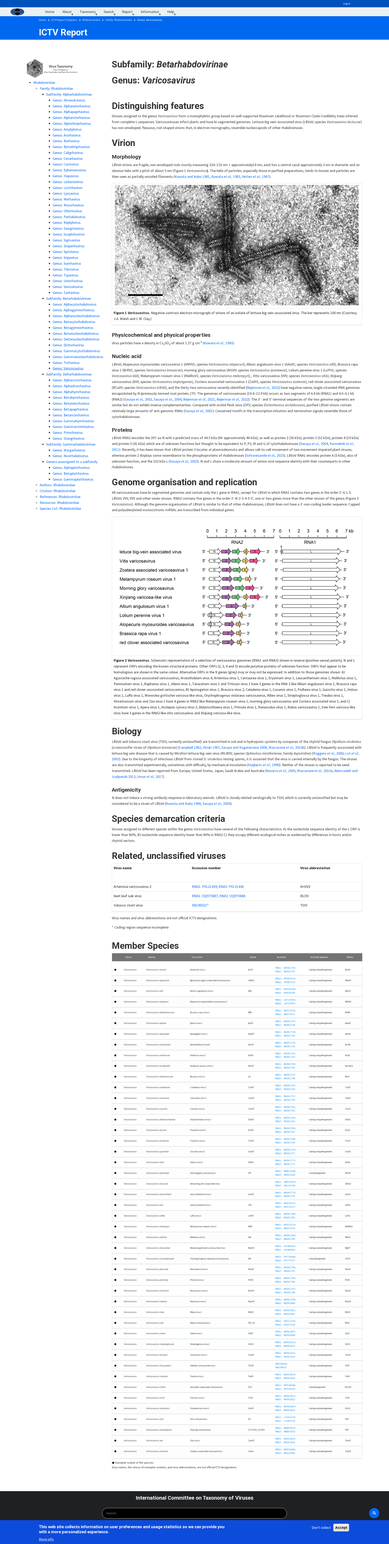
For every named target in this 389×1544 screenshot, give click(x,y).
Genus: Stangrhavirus (68, 438)
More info (46, 1539)
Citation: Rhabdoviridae (57, 490)
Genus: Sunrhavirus (67, 263)
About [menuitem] (69, 12)
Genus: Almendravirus (69, 100)
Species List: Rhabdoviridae (60, 508)
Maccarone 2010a (315, 770)
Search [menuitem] (111, 12)
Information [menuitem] (152, 12)
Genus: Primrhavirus (68, 432)
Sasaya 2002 (184, 461)
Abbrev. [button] (350, 957)
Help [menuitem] (172, 12)
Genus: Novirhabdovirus (70, 455)
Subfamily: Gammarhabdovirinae (70, 444)
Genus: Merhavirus (66, 199)
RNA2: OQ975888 (232, 896)
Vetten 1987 (255, 176)
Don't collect (321, 1527)
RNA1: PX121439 (204, 886)
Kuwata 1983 (225, 176)
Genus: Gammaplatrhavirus (73, 479)
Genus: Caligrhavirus (68, 152)
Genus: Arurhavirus (67, 135)
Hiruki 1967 (211, 747)
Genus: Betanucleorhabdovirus (76, 333)
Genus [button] (128, 957)
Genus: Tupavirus (65, 275)
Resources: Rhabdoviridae (59, 502)
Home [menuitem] (49, 11)
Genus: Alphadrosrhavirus (72, 386)
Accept (341, 1528)
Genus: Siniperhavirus (68, 246)
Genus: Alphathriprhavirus (72, 123)
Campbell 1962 (190, 747)
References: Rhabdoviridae (60, 496)
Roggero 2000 (328, 753)
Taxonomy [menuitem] (90, 12)
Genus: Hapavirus (66, 176)
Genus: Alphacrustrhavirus (72, 380)
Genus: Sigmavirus (66, 240)
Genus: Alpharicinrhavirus (71, 117)
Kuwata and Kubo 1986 (183, 803)
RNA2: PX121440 (231, 886)
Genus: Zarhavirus (66, 292)
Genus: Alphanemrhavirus (72, 106)
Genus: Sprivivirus (66, 251)
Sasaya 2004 (314, 443)
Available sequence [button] (319, 957)
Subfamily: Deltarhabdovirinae (69, 374)
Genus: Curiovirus (66, 164)
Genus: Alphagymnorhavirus (73, 310)
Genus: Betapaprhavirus (70, 409)
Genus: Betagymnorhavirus (73, 327)
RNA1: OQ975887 (205, 896)
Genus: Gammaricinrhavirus (73, 426)
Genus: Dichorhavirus (68, 345)
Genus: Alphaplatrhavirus (71, 467)
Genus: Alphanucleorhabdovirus (76, 315)
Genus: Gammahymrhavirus (73, 421)
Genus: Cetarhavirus (68, 158)
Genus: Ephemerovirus (69, 170)
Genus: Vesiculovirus (68, 286)
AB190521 (199, 905)
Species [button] (151, 957)
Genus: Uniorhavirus (68, 280)
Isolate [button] (253, 957)
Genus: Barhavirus (66, 141)
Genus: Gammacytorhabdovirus (76, 351)
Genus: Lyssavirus (66, 193)
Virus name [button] (197, 957)
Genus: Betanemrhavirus (71, 403)
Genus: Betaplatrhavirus (71, 473)
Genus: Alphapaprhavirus (71, 111)
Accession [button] (281, 957)
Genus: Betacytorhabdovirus (74, 321)
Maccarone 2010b (286, 747)
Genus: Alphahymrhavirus (71, 391)
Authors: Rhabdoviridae (57, 485)
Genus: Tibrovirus (66, 269)
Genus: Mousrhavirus (68, 205)
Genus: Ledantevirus (68, 181)
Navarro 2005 (280, 770)
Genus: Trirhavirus (66, 362)
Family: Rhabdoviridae (56, 88)
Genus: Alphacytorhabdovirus (74, 304)
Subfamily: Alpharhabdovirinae (69, 94)
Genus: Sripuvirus (65, 257)
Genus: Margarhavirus (69, 450)
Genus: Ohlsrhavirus (67, 211)
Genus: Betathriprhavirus (71, 146)
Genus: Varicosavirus (68, 368)
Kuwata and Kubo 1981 (192, 176)
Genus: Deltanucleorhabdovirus (76, 339)
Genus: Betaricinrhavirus (71, 415)
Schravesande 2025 (265, 455)
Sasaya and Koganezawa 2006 (244, 747)
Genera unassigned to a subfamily (71, 461)
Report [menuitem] (129, 12)
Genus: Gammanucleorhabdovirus (78, 356)
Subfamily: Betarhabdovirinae (68, 298)
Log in (346, 3)
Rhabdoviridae (44, 82)
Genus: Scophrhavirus (69, 234)
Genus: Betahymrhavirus (71, 397)
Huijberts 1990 (263, 764)
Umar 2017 (150, 776)
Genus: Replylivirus (67, 222)
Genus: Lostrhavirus (67, 187)
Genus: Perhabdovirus (69, 216)
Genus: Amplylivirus (67, 129)
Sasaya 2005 (216, 803)
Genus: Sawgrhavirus (68, 228)
